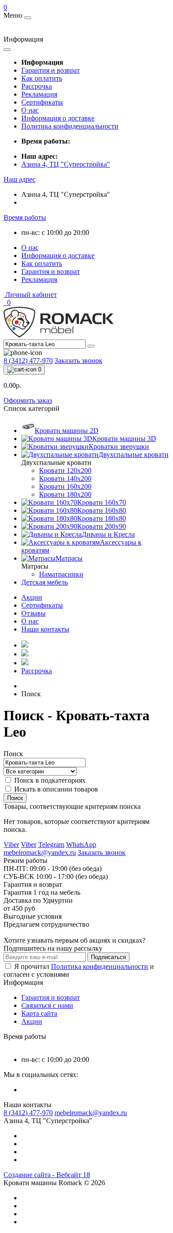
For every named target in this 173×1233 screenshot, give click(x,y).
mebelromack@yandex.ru (91, 1112)
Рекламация (39, 94)
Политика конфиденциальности (69, 126)
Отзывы (33, 613)
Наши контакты (45, 629)
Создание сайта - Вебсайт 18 (47, 1174)
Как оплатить (41, 78)
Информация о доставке (57, 118)
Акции (31, 597)
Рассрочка (36, 86)
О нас (30, 110)
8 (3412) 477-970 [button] (28, 1112)
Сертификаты (42, 102)
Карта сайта (39, 1013)
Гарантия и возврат (50, 70)
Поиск (13, 753)
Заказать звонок (78, 360)
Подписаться (108, 957)
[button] (19, 179)
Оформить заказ (28, 400)
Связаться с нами (47, 1005)
